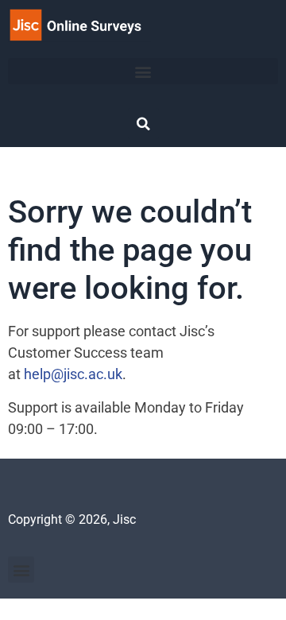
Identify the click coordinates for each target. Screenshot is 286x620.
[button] (143, 71)
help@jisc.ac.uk (73, 374)
